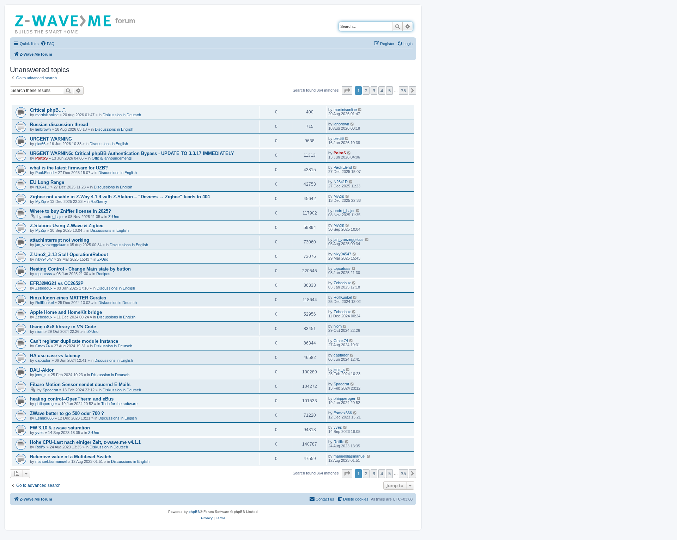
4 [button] (381, 90)
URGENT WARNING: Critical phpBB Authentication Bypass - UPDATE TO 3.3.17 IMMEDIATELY (132, 153)
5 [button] (389, 90)
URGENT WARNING (51, 139)
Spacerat (50, 390)
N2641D (42, 187)
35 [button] (403, 90)
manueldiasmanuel (51, 461)
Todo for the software (119, 404)
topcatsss (43, 274)
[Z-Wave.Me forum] (63, 23)
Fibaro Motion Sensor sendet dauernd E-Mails (80, 384)
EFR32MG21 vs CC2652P (57, 283)
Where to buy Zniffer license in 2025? (70, 211)
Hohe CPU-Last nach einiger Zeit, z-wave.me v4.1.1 (85, 442)
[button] (347, 90)
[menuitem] (48, 43)
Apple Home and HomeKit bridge (66, 312)
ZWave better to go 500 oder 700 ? (67, 413)
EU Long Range (47, 182)
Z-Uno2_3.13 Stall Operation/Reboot (69, 254)
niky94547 (44, 259)
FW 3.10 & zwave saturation (60, 427)
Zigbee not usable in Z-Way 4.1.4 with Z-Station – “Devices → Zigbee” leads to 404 (120, 196)
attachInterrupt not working (59, 240)
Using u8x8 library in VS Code (63, 326)
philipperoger (46, 404)
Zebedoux (44, 288)
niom (39, 331)
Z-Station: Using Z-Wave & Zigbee (66, 225)
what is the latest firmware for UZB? (69, 167)
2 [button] (366, 90)
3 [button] (374, 90)
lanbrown (43, 129)
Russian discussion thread (59, 124)
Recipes (103, 274)
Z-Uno (113, 217)
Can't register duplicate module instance (74, 341)
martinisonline (47, 115)
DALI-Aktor (42, 370)
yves (39, 432)
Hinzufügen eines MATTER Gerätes (68, 297)
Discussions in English (114, 129)
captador (42, 360)
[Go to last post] (360, 109)
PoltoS (41, 158)
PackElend (44, 172)
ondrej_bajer (53, 217)
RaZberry (99, 201)
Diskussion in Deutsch (122, 115)
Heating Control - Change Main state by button (80, 269)
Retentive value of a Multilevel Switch (70, 456)
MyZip (40, 201)
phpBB (194, 512)
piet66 (40, 144)
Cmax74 (42, 346)
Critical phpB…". (48, 110)
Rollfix (40, 447)
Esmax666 (44, 418)
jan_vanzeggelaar (50, 245)
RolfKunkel (44, 302)
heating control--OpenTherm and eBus (72, 399)
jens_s (41, 375)
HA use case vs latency (55, 355)
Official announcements (112, 158)
